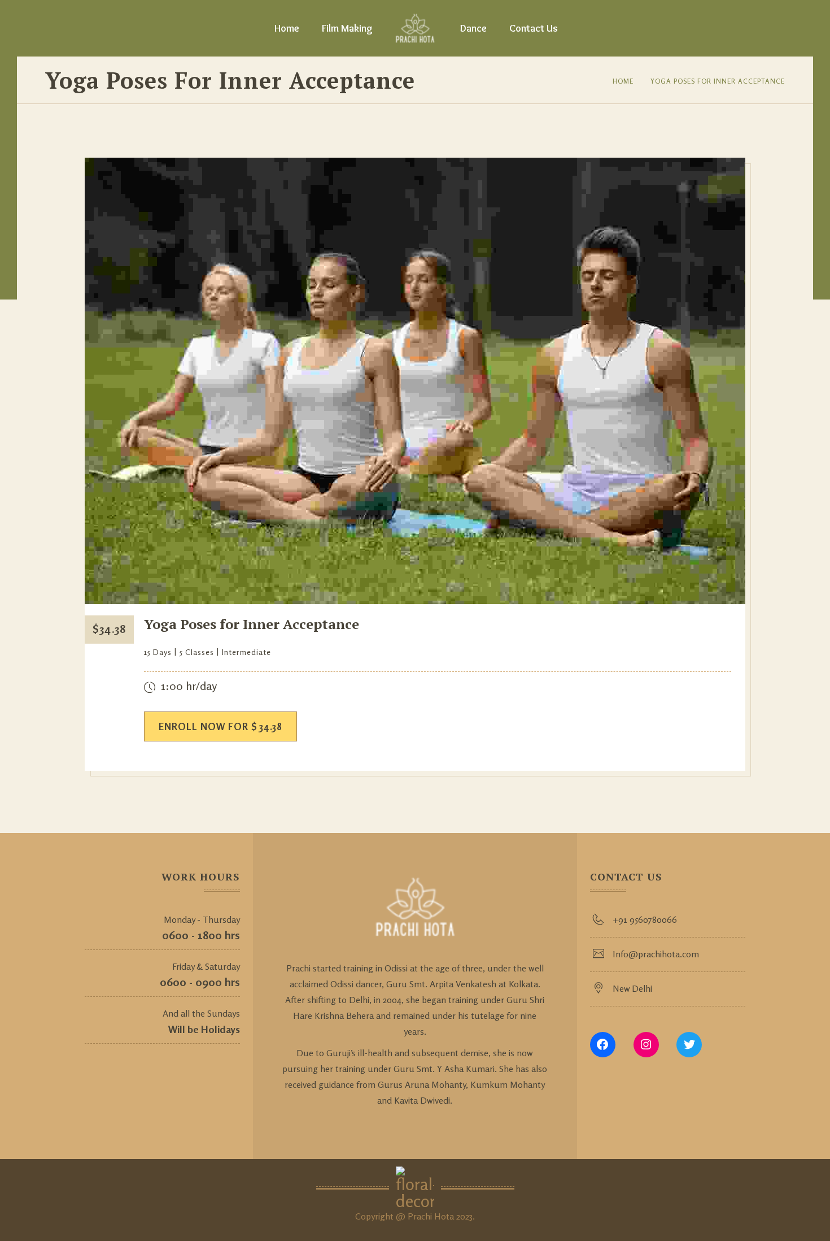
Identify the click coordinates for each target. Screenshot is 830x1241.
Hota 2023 (453, 1216)
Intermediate (246, 652)
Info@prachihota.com (656, 954)
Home (286, 28)
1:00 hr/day (189, 686)
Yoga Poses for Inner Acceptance (717, 81)
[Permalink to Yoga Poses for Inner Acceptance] (415, 600)
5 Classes (197, 652)
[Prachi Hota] (415, 28)
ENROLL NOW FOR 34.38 (220, 726)
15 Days (158, 652)
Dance (473, 28)
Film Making (347, 28)
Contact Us (533, 28)
